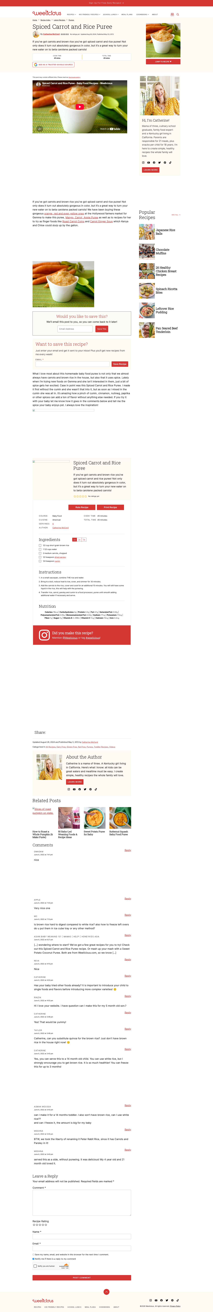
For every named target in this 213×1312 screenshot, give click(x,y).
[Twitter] (85, 789)
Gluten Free (72, 747)
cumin (57, 561)
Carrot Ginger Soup (101, 221)
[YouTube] (74, 789)
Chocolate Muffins (162, 251)
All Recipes (51, 747)
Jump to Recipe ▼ (163, 62)
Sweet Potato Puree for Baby (94, 833)
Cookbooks (141, 14)
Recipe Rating (41, 1221)
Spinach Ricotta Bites (166, 290)
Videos (112, 747)
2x (79, 539)
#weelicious (93, 637)
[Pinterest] (90, 789)
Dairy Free (61, 747)
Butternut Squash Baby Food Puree (118, 833)
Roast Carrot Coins (73, 221)
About (155, 14)
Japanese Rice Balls (165, 232)
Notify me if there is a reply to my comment (55, 1259)
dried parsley (60, 557)
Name (37, 1231)
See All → (176, 215)
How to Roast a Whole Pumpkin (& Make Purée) (43, 834)
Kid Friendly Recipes (88, 14)
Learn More (75, 782)
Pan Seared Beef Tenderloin (167, 330)
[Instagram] (68, 789)
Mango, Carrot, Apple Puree (81, 217)
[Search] (177, 14)
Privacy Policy (175, 1306)
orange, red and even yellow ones (64, 213)
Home (35, 20)
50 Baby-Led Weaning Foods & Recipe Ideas (67, 834)
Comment (39, 1187)
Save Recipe (119, 364)
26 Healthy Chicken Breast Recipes (166, 271)
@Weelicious (70, 637)
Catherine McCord (51, 34)
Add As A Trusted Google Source (56, 65)
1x (75, 539)
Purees (71, 20)
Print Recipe (110, 507)
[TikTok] (96, 789)
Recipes (70, 14)
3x (84, 539)
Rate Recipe (82, 507)
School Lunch (110, 14)
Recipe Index (45, 20)
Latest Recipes (59, 20)
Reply (128, 850)
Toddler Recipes (101, 747)
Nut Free (82, 747)
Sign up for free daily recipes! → (106, 3)
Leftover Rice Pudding (165, 310)
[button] (61, 34)
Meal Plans (127, 14)
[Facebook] (79, 789)
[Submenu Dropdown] (75, 14)
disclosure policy (74, 77)
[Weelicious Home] (47, 12)
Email (40, 359)
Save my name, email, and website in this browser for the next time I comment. (72, 1254)
